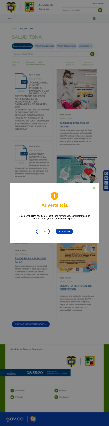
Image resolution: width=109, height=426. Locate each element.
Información (64, 231)
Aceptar (43, 231)
